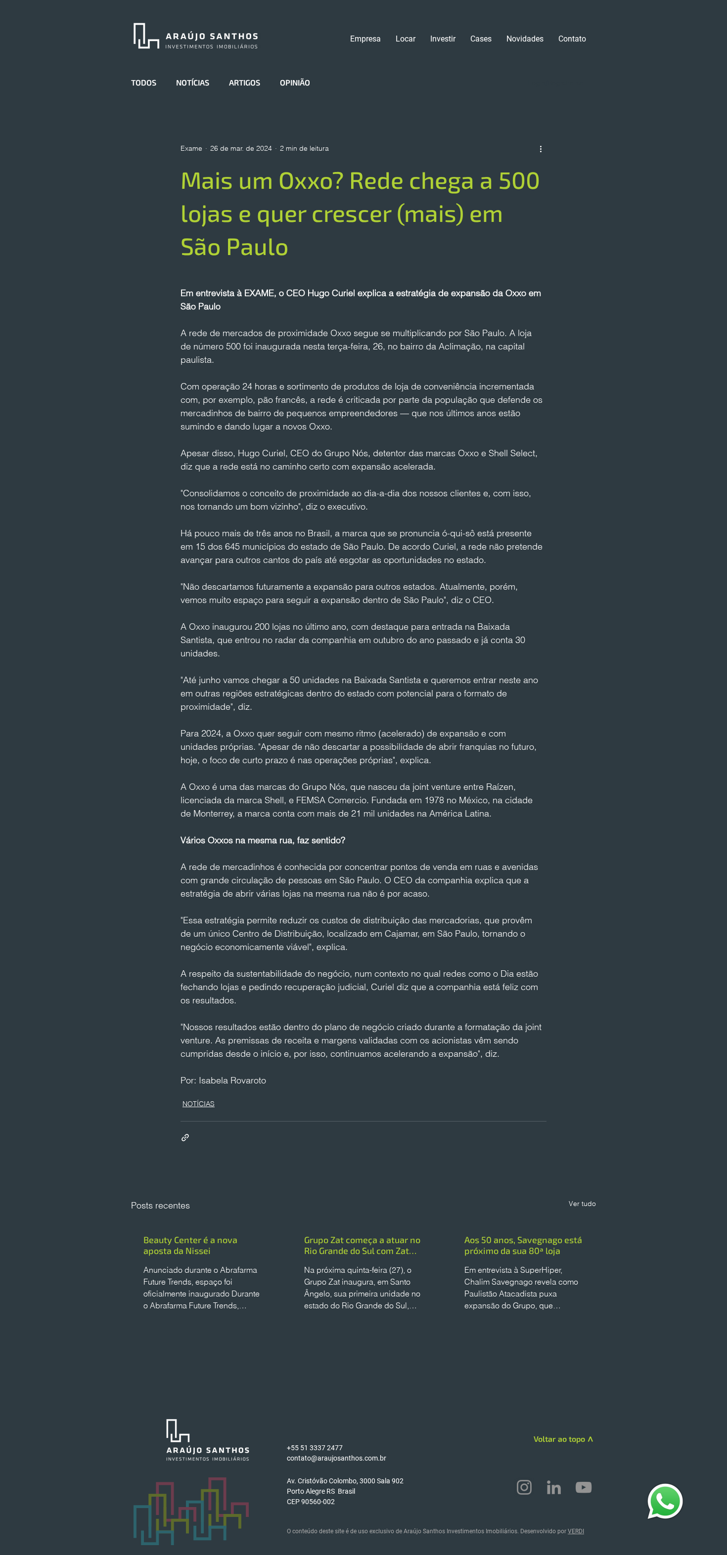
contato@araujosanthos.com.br (336, 1458)
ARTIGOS (244, 82)
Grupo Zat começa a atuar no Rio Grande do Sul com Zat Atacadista (362, 1245)
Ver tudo (582, 1203)
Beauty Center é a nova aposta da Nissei (190, 1245)
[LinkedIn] (554, 1487)
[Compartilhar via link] (185, 1137)
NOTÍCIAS (192, 82)
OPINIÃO (295, 82)
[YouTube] (583, 1487)
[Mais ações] (540, 148)
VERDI (576, 1531)
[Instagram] (524, 1487)
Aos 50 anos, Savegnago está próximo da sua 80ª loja (523, 1245)
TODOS (143, 82)
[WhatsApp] (665, 1500)
